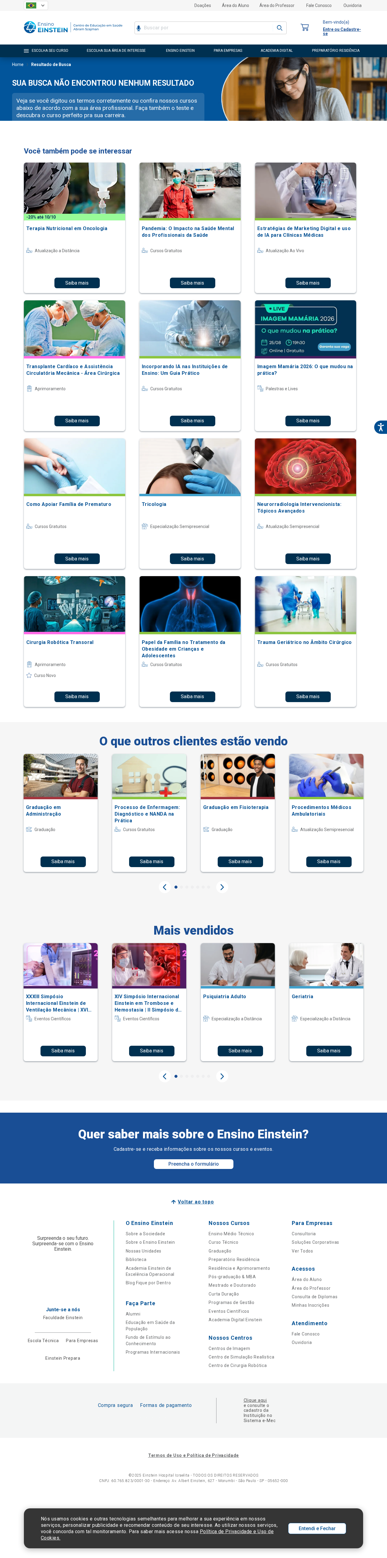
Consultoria (304, 1233)
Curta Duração (224, 1294)
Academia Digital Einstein (235, 1319)
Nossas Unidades (144, 1251)
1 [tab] (175, 887)
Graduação (220, 1251)
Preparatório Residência (234, 1259)
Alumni (133, 1314)
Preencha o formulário (193, 1164)
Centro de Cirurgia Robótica (238, 1365)
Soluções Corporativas (315, 1242)
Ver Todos (302, 1251)
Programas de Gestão (231, 1302)
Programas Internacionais (153, 1352)
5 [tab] (197, 887)
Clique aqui (255, 1400)
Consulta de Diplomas (314, 1296)
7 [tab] (208, 887)
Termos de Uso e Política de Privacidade (193, 1455)
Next (222, 887)
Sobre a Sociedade (145, 1233)
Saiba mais (77, 283)
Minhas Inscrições (310, 1305)
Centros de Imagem (229, 1348)
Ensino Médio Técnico (231, 1233)
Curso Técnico (223, 1242)
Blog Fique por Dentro (148, 1282)
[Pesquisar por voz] (138, 28)
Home (18, 64)
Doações (202, 5)
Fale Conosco (319, 5)
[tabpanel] (61, 813)
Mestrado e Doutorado (232, 1285)
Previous (165, 887)
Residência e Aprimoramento (239, 1268)
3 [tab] (186, 887)
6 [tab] (203, 887)
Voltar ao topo (196, 1202)
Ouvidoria (352, 5)
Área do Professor (276, 5)
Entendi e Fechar (317, 1528)
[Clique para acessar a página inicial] (73, 35)
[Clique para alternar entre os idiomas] (36, 5)
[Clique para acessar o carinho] (305, 28)
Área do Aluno (235, 5)
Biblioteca (136, 1259)
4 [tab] (192, 887)
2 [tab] (181, 887)
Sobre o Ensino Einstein (150, 1242)
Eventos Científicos (229, 1311)
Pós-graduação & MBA (232, 1276)
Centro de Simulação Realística (241, 1357)
